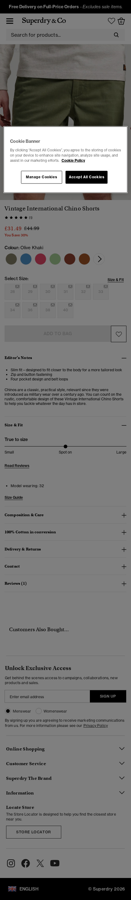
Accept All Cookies (86, 177)
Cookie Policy (73, 160)
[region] (65, 159)
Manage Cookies (41, 177)
